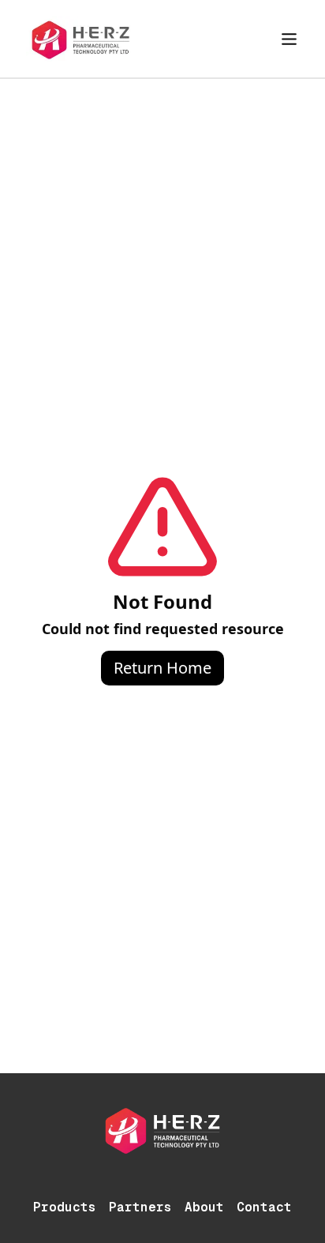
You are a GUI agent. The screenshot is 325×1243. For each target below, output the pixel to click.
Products (64, 1207)
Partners (140, 1207)
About (204, 1207)
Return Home (162, 667)
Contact (264, 1207)
